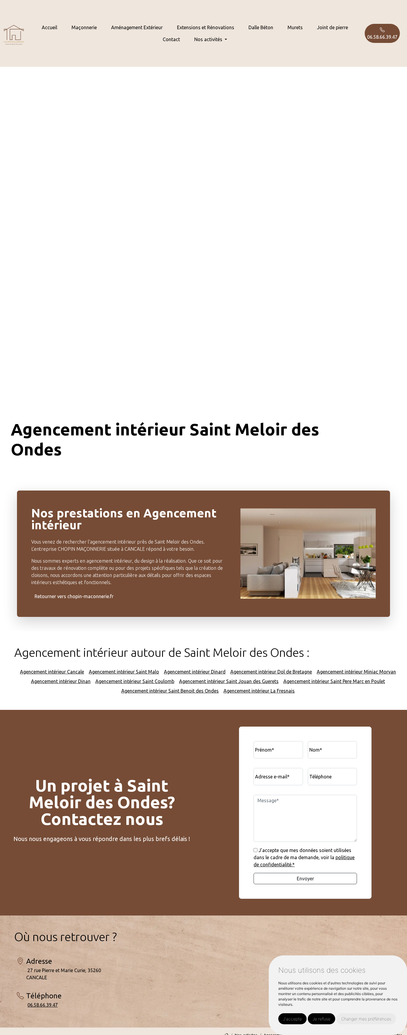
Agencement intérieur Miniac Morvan (356, 671)
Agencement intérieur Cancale (52, 671)
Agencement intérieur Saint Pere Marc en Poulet (334, 681)
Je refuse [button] (321, 1018)
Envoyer (305, 878)
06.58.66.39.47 (382, 37)
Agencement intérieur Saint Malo (124, 671)
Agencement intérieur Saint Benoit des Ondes (170, 690)
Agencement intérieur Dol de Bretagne (271, 671)
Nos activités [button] (208, 39)
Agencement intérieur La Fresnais (259, 690)
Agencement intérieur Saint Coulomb (134, 681)
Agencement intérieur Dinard (195, 671)
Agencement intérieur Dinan (61, 681)
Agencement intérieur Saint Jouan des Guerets (229, 681)
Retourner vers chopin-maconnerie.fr (74, 596)
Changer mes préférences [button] (366, 1018)
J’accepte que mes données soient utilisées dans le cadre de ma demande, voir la (304, 857)
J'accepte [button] (292, 1018)
